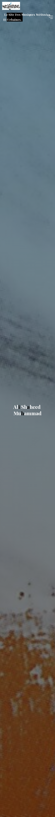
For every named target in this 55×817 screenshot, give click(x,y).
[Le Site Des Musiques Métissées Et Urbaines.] (11, 5)
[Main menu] (50, 17)
